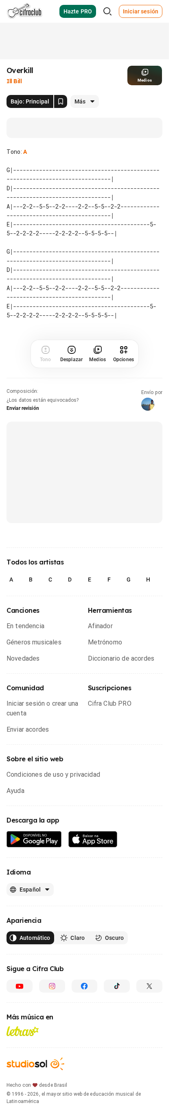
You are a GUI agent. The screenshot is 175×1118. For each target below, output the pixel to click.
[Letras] (23, 1031)
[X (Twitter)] (149, 986)
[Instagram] (52, 986)
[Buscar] (107, 11)
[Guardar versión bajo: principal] (60, 101)
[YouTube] (20, 986)
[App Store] (93, 839)
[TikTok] (117, 986)
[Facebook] (85, 986)
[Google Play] (34, 839)
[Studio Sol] (35, 1064)
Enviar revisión (23, 408)
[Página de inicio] (25, 11)
